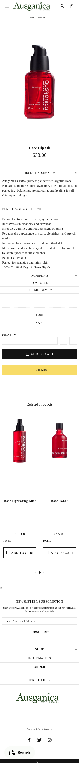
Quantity (9, 335)
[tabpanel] (20, 492)
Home (32, 17)
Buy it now (39, 370)
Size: (39, 314)
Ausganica (33, 6)
